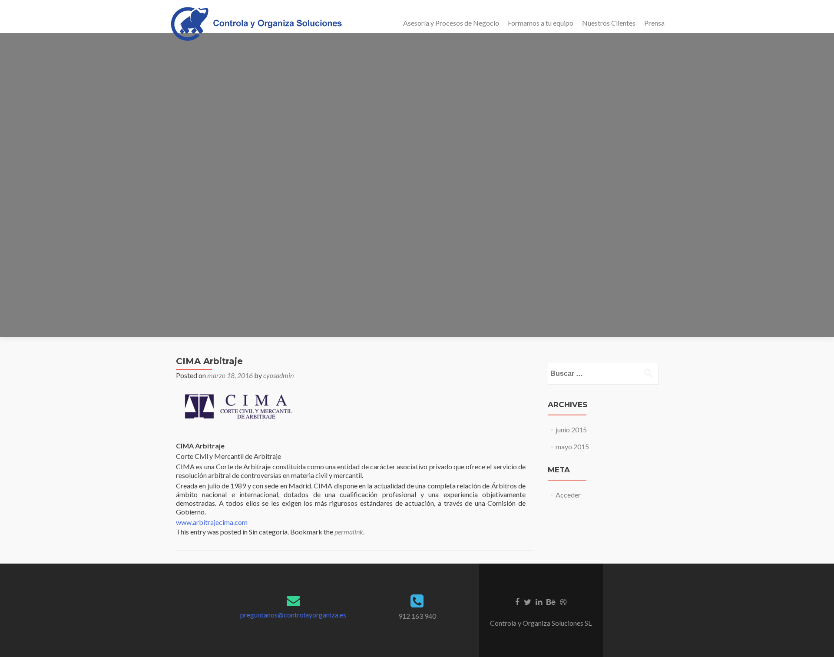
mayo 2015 (572, 446)
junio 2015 (571, 429)
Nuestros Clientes (608, 23)
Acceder (568, 495)
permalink (348, 532)
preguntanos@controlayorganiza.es (293, 615)
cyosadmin (278, 375)
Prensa (654, 23)
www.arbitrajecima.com (212, 522)
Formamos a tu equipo (540, 23)
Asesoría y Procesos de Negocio (451, 23)
